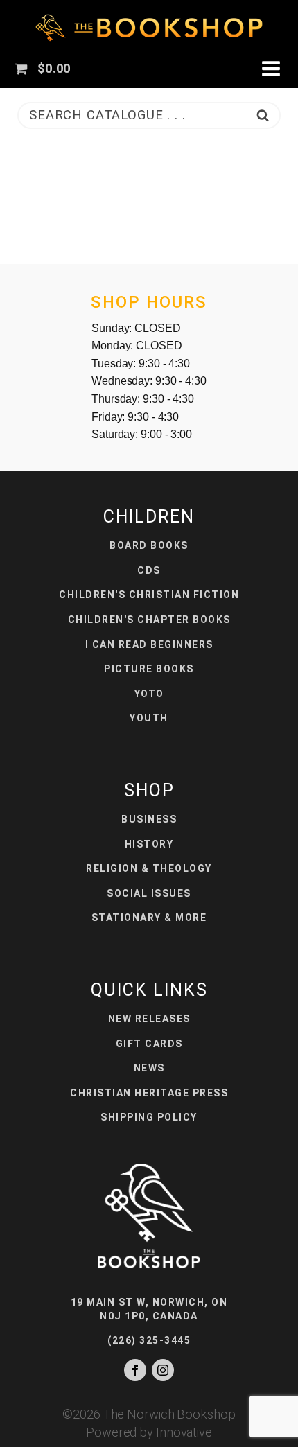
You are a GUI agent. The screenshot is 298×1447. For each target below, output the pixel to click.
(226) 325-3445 (149, 1340)
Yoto (149, 693)
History (149, 844)
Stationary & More (149, 917)
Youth (149, 718)
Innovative (184, 1432)
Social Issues (149, 893)
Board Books (149, 545)
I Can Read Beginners (149, 644)
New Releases (149, 1018)
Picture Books (149, 668)
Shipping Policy (149, 1117)
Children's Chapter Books (149, 619)
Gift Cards (149, 1043)
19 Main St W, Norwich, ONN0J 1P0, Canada (149, 1309)
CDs (149, 570)
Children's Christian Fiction (149, 594)
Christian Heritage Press (149, 1092)
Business (149, 819)
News (149, 1067)
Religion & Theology (149, 868)
